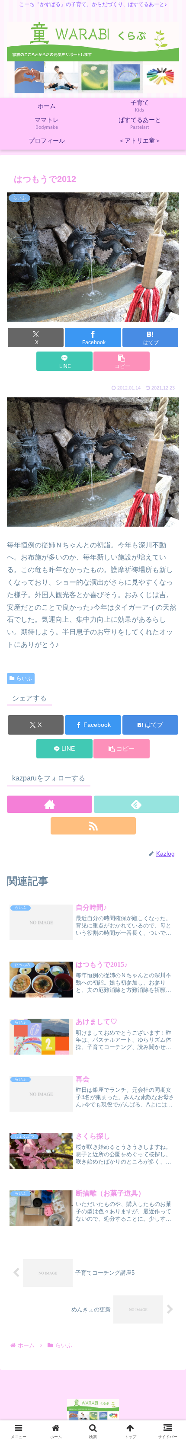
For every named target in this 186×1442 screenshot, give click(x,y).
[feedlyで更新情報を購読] (136, 804)
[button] (121, 361)
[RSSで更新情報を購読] (93, 826)
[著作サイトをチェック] (49, 804)
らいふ (24, 678)
